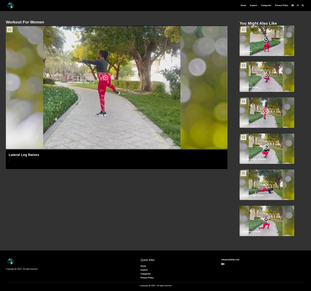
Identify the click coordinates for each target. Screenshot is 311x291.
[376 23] (266, 39)
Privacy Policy (281, 5)
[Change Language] (292, 5)
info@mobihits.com (230, 260)
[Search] (302, 5)
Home (243, 5)
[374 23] (266, 111)
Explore (253, 5)
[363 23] (105, 77)
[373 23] (266, 147)
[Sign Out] (297, 5)
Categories (266, 5)
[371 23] (266, 219)
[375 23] (266, 75)
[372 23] (266, 183)
